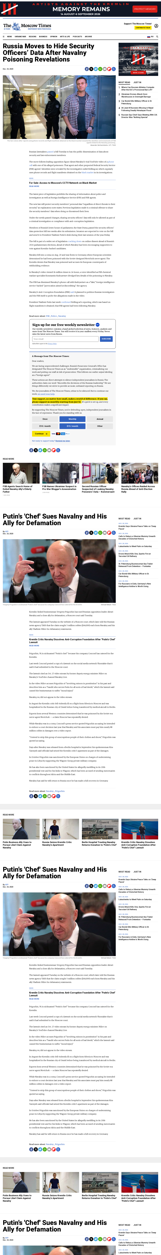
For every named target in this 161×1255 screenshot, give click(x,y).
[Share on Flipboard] (109, 69)
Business (43, 37)
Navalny (62, 316)
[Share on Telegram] (96, 69)
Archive (88, 37)
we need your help (46, 394)
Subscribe (106, 339)
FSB (48, 316)
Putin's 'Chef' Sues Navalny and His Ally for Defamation (55, 519)
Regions (32, 37)
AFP (6, 532)
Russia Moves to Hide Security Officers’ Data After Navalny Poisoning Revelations (48, 52)
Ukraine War (20, 37)
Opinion (53, 37)
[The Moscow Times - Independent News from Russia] (27, 26)
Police (54, 316)
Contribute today (143, 28)
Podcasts (77, 37)
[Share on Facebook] (87, 69)
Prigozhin (60, 791)
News (9, 37)
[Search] (157, 36)
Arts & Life (65, 37)
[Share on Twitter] (91, 69)
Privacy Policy (52, 344)
